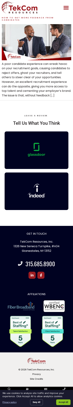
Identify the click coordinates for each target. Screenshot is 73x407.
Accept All (63, 402)
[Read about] (36, 59)
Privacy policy (9, 402)
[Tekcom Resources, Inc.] (36, 191)
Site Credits (36, 378)
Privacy (36, 374)
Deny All (36, 402)
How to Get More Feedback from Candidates (28, 18)
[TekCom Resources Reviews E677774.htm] (36, 149)
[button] (66, 7)
